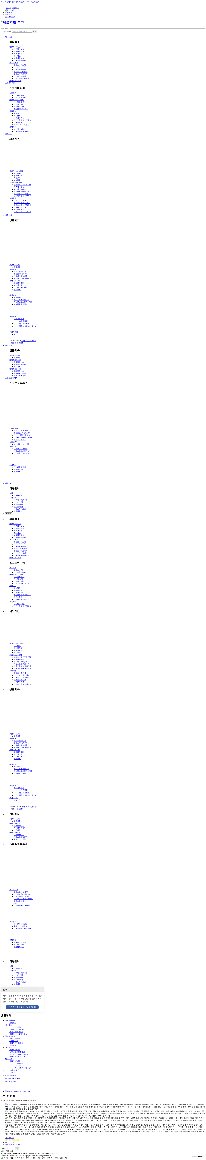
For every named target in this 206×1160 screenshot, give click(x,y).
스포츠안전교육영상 (21, 74)
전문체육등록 (14, 355)
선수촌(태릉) (18, 504)
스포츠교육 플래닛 (21, 431)
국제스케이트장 (20, 509)
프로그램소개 (19, 283)
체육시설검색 (19, 319)
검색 (34, 31)
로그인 (8, 8)
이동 (17, 1149)
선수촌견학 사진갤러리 (22, 212)
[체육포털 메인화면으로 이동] (12, 23)
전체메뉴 (9, 513)
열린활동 (12, 198)
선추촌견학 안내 (20, 207)
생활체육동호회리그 (21, 304)
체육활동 (12, 269)
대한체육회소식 (15, 47)
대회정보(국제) (15, 369)
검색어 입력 (7, 31)
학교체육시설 (24, 323)
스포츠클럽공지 (20, 60)
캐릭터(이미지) (19, 106)
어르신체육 (18, 178)
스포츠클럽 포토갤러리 (22, 131)
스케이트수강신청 (20, 276)
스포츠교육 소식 (20, 440)
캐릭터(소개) (18, 104)
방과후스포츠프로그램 (22, 185)
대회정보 (12, 295)
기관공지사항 (19, 49)
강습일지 (17, 290)
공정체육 (12, 465)
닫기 (40, 990)
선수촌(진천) (18, 502)
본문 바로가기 (6, 2)
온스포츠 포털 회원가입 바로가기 (22, 1007)
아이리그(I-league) (20, 189)
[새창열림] (9, 10)
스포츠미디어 (10, 83)
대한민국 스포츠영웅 (22, 444)
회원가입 (15, 8)
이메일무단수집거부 (13, 1144)
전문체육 (8, 345)
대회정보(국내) (15, 360)
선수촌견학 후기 (20, 209)
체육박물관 (18, 511)
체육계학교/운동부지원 (22, 196)
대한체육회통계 (15, 81)
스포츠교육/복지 (11, 378)
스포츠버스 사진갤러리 (22, 205)
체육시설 (12, 316)
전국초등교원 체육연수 (22, 194)
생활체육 (8, 215)
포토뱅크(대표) (19, 129)
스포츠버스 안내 (20, 200)
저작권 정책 (9, 1142)
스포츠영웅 (18, 122)
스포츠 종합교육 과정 (22, 435)
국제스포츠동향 (20, 376)
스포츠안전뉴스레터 (21, 78)
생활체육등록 (14, 265)
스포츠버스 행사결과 (22, 203)
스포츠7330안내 (20, 272)
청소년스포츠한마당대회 (23, 302)
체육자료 (17, 56)
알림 (11, 493)
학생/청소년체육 (15, 182)
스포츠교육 (13, 428)
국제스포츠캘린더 (20, 373)
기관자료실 (18, 54)
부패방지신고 (19, 472)
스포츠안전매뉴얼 (20, 72)
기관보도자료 (19, 51)
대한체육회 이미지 (16, 100)
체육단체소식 (19, 58)
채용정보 (12, 446)
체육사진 (12, 127)
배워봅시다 (18, 116)
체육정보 (8, 37)
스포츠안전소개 (20, 65)
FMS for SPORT (15, 341)
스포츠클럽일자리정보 (22, 453)
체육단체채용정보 (20, 449)
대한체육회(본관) (20, 500)
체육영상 (12, 111)
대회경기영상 (19, 118)
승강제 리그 (13, 332)
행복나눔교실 (19, 187)
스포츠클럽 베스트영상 (22, 120)
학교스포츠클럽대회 (21, 191)
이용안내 (8, 483)
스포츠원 (12, 93)
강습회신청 (18, 285)
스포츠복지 (13, 442)
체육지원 (8, 134)
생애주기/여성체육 (16, 171)
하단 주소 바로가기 (34, 2)
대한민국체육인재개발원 (23, 437)
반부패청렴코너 (20, 467)
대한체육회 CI (19, 102)
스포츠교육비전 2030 (22, 433)
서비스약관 (9, 1138)
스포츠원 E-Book (20, 97)
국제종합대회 (19, 371)
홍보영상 (17, 113)
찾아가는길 (13, 498)
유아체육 (17, 173)
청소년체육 (18, 176)
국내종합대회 (19, 362)
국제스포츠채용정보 (21, 451)
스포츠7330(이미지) (21, 109)
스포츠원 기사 (19, 95)
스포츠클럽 (23, 321)
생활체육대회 (19, 297)
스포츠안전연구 (20, 67)
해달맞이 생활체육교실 (22, 278)
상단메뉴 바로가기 (19, 2)
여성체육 (17, 180)
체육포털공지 (19, 495)
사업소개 (17, 334)
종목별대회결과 (20, 364)
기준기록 (17, 367)
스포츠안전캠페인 (20, 76)
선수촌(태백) (18, 507)
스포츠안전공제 (20, 69)
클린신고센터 (19, 469)
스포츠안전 (13, 63)
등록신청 (17, 267)
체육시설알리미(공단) (27, 326)
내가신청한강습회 (20, 287)
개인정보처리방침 (12, 1140)
